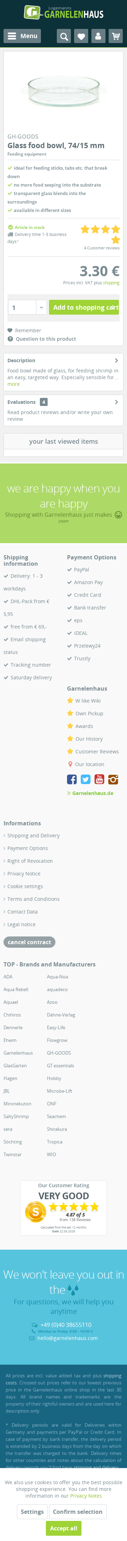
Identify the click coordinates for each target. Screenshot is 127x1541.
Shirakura (57, 1129)
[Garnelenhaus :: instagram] (113, 780)
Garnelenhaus (18, 1053)
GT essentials (60, 1065)
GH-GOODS (59, 1053)
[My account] (98, 36)
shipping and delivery (96, 1467)
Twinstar (13, 1154)
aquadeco (57, 989)
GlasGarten (15, 1065)
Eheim (10, 1040)
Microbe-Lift (59, 1091)
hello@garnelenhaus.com (67, 1338)
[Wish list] (81, 36)
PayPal (81, 569)
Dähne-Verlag (61, 1015)
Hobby (54, 1078)
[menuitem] (22, 36)
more (13, 384)
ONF (51, 1103)
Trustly (82, 658)
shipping (111, 283)
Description (21, 360)
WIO (51, 1154)
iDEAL (80, 633)
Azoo (52, 1002)
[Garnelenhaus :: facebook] (73, 780)
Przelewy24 (87, 645)
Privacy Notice (24, 873)
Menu (28, 36)
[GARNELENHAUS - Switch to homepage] (63, 12)
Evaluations (21, 402)
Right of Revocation (30, 860)
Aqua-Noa (57, 976)
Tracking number (31, 664)
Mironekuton (17, 1103)
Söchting (13, 1142)
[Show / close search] (64, 36)
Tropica (54, 1142)
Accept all (63, 1528)
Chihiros (12, 1015)
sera (8, 1129)
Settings (32, 1512)
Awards (84, 726)
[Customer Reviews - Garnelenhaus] (63, 1212)
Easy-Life (56, 1027)
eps (78, 620)
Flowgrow (57, 1040)
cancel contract (29, 942)
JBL (7, 1091)
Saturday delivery (31, 677)
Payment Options (27, 848)
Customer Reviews (97, 751)
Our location (89, 764)
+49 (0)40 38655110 (66, 1325)
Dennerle (13, 1027)
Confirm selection (78, 1512)
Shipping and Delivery (33, 835)
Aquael (11, 1002)
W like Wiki (88, 700)
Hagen (10, 1078)
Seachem (56, 1116)
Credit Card (87, 594)
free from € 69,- (29, 626)
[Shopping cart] (116, 36)
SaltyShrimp (16, 1116)
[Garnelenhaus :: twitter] (87, 780)
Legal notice (21, 924)
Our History (89, 738)
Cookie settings (25, 886)
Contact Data (22, 911)
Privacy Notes (86, 1495)
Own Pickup (89, 713)
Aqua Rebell (16, 989)
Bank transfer (90, 607)
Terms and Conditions (33, 899)
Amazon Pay (88, 582)
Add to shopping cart (86, 307)
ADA (8, 976)
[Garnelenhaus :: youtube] (101, 780)
